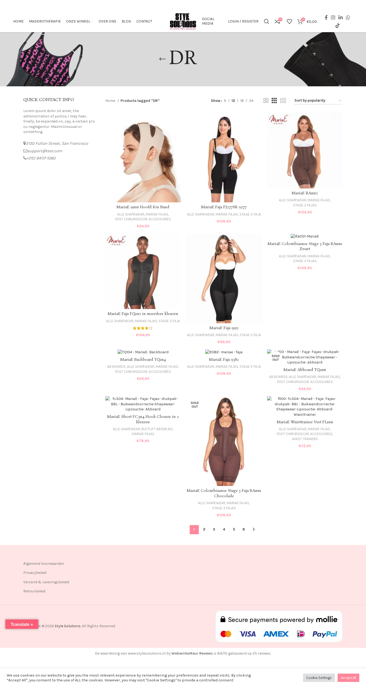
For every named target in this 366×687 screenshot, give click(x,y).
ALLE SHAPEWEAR (130, 214)
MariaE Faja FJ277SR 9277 (224, 207)
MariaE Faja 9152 (224, 328)
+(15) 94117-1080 (41, 158)
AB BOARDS (116, 367)
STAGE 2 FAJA (250, 214)
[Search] (266, 21)
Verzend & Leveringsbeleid (46, 582)
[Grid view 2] (265, 100)
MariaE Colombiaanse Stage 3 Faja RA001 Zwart (305, 246)
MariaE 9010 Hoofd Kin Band (143, 207)
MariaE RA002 (305, 193)
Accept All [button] (348, 678)
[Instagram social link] (333, 17)
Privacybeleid (34, 572)
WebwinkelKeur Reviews (192, 653)
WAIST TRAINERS (305, 439)
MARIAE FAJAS (157, 214)
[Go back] (162, 59)
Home (110, 100)
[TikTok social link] (337, 25)
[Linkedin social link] (340, 17)
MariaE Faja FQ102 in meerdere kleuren (143, 314)
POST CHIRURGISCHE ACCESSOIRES (143, 219)
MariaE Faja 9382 (224, 359)
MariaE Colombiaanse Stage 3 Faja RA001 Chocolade (224, 493)
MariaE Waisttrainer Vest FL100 (305, 422)
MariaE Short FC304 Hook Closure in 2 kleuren (143, 419)
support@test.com (44, 150)
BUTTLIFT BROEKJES (157, 429)
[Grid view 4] (283, 100)
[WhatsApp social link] (348, 17)
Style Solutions (68, 626)
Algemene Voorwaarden (43, 563)
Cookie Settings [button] (319, 678)
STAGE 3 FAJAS (305, 205)
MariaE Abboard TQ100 (304, 370)
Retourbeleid (34, 591)
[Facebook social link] (326, 17)
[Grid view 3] (274, 100)
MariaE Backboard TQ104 (143, 359)
